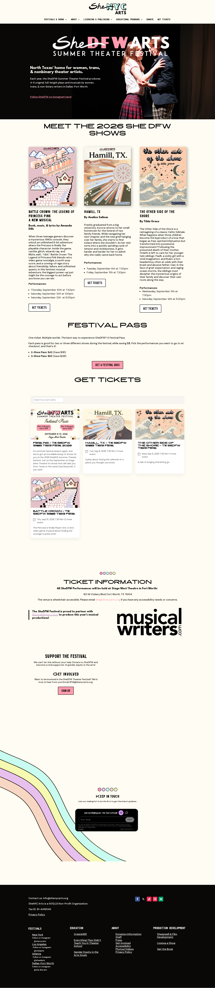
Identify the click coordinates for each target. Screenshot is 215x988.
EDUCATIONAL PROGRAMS (128, 19)
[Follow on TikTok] (149, 899)
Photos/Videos (125, 949)
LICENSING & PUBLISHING (97, 19)
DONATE (150, 19)
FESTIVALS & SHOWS (54, 19)
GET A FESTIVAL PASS (107, 365)
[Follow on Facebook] (137, 899)
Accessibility (123, 946)
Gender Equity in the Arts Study (86, 953)
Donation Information (128, 934)
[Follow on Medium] (161, 899)
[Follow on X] (143, 899)
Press (119, 940)
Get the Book (165, 949)
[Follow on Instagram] (155, 899)
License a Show (166, 943)
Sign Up (65, 690)
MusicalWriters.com (45, 614)
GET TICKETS (164, 19)
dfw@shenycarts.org (108, 599)
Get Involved (123, 943)
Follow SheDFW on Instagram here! (51, 96)
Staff (119, 937)
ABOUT (74, 19)
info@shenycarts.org (55, 898)
